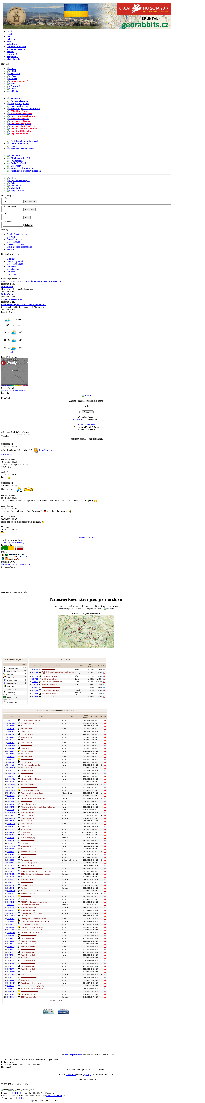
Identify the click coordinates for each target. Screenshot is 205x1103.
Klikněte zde (78, 419)
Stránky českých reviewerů (19, 234)
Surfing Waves (26, 434)
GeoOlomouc (13, 269)
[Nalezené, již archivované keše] (86, 631)
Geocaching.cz (13, 242)
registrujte (87, 1074)
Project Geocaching (15, 244)
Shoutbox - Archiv (86, 537)
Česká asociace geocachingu (19, 247)
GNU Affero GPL (54, 1095)
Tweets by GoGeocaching (12, 542)
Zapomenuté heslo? (86, 424)
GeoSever (11, 271)
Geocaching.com (14, 239)
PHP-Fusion (17, 1093)
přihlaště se (71, 1074)
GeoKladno (12, 266)
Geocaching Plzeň (15, 261)
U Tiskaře (11, 259)
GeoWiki (11, 237)
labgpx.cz (11, 249)
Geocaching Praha (15, 264)
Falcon (22, 1098)
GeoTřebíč (11, 274)
